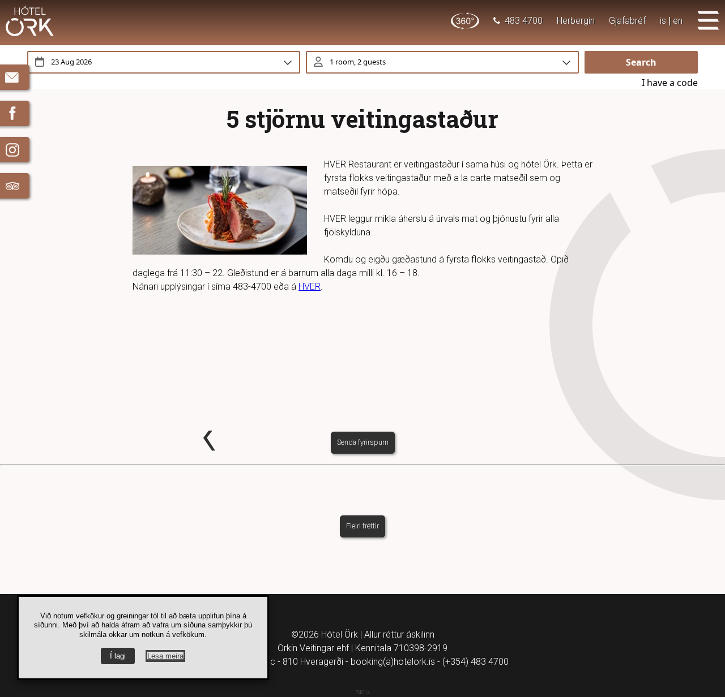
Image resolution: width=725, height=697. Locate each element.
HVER (309, 286)
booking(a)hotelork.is (393, 661)
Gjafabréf (627, 20)
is (663, 20)
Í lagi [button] (118, 656)
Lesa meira (165, 656)
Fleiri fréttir (362, 526)
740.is (363, 692)
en (678, 20)
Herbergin (576, 20)
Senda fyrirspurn (363, 442)
